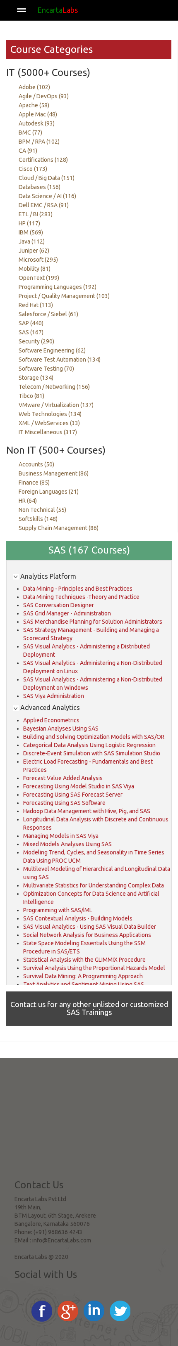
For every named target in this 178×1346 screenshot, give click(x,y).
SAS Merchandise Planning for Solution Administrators (92, 621)
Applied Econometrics (51, 720)
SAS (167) (31, 332)
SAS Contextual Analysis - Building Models (77, 918)
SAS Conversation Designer (58, 605)
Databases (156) (39, 187)
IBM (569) (31, 232)
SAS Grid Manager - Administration (67, 613)
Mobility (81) (35, 268)
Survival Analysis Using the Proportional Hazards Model (94, 968)
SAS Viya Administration (53, 696)
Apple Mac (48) (38, 114)
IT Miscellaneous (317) (48, 432)
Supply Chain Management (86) (59, 528)
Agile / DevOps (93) (44, 96)
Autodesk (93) (37, 123)
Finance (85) (34, 482)
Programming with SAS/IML (57, 910)
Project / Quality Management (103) (64, 296)
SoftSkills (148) (38, 519)
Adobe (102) (34, 87)
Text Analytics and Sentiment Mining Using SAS (83, 984)
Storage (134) (36, 377)
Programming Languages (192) (57, 287)
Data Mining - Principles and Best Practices (77, 588)
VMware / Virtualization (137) (56, 405)
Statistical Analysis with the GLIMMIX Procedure (84, 959)
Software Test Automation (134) (60, 359)
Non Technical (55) (42, 509)
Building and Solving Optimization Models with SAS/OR (93, 736)
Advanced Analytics (49, 707)
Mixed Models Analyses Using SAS (67, 844)
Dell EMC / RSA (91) (44, 205)
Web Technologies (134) (50, 414)
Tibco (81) (31, 396)
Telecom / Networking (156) (54, 386)
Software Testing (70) (46, 368)
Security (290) (36, 341)
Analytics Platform (47, 576)
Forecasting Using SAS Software (64, 803)
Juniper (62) (34, 250)
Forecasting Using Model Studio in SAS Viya (78, 786)
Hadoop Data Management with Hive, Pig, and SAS (86, 811)
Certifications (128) (43, 159)
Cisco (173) (33, 169)
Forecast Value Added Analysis (63, 778)
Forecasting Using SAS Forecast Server (73, 794)
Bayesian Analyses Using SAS (61, 728)
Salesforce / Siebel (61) (48, 314)
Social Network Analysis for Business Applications (87, 935)
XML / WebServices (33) (49, 423)
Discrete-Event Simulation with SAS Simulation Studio (91, 753)
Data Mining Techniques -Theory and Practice (81, 597)
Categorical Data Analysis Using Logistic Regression (89, 745)
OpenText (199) (39, 277)
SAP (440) (31, 323)
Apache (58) (34, 105)
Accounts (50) (36, 464)
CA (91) (28, 150)
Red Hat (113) (36, 305)
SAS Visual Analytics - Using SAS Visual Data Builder (89, 926)
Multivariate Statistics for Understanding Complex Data (93, 885)
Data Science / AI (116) (47, 196)
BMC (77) (30, 132)
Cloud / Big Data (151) (47, 178)
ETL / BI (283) (36, 214)
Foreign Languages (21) (49, 491)
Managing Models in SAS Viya (61, 836)
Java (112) (32, 241)
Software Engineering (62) (52, 350)
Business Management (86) (54, 473)
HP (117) (29, 223)
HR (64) (28, 500)
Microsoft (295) (38, 259)
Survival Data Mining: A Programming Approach (83, 976)
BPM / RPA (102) (39, 141)
